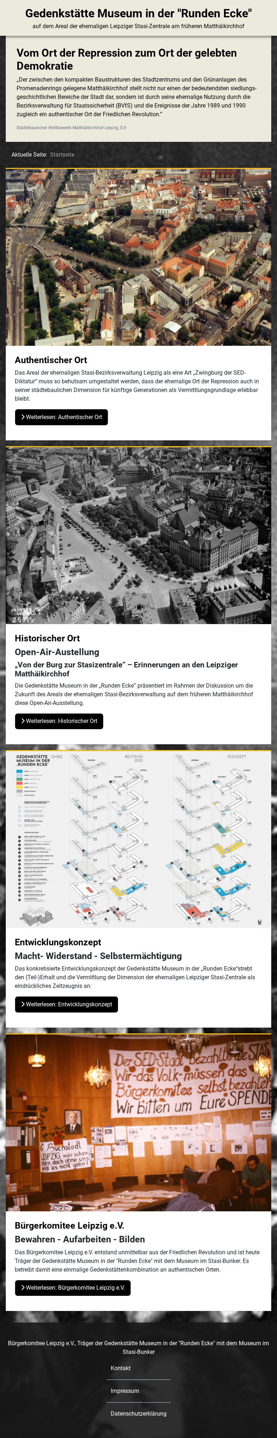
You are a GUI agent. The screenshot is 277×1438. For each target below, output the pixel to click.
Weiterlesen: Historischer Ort (61, 721)
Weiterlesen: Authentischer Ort (63, 417)
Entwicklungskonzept (58, 942)
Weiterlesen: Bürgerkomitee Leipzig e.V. (75, 1287)
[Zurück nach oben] (264, 1424)
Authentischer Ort (51, 360)
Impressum (125, 1390)
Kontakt (121, 1368)
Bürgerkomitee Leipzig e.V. (69, 1225)
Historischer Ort (47, 638)
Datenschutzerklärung (139, 1413)
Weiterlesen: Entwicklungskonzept (68, 1004)
